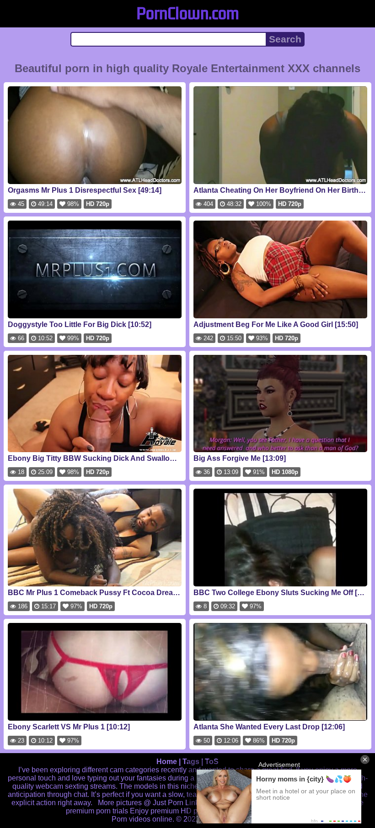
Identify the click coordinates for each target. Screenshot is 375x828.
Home (166, 761)
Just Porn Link (176, 803)
